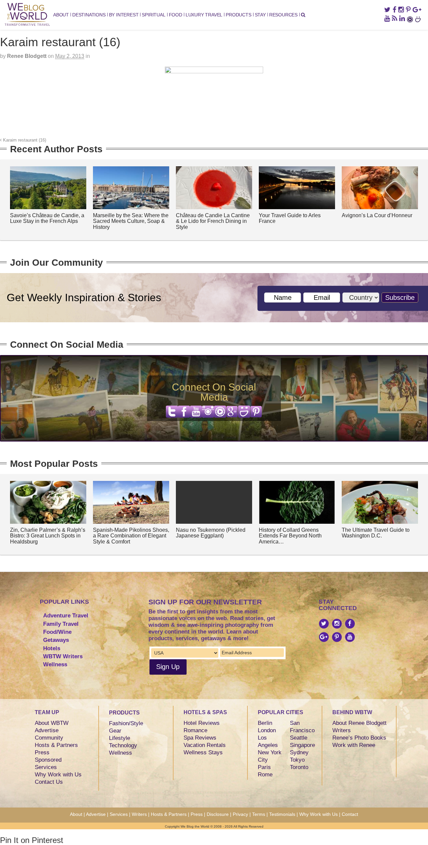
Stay (260, 14)
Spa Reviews (200, 738)
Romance (195, 730)
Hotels (51, 648)
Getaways (56, 640)
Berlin (265, 723)
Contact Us (49, 782)
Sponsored (48, 760)
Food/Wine (57, 632)
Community (49, 738)
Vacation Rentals (205, 745)
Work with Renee (353, 745)
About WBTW (52, 723)
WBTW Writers (63, 656)
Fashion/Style (126, 723)
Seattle (298, 738)
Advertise (47, 730)
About (61, 14)
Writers (341, 730)
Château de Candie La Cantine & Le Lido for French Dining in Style (213, 221)
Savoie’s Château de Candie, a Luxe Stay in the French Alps (47, 218)
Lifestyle (119, 738)
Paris (264, 767)
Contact (350, 814)
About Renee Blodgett (359, 723)
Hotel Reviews (202, 723)
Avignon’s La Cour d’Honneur (377, 215)
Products (238, 14)
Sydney (299, 752)
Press (42, 752)
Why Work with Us (58, 774)
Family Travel (61, 624)
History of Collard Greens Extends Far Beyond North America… (290, 535)
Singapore (302, 745)
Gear (115, 731)
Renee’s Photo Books (359, 738)
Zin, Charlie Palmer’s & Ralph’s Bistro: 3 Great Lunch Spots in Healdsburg (47, 535)
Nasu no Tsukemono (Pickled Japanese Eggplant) (210, 533)
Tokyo (297, 760)
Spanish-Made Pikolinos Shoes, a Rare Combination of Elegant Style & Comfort (131, 535)
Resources (283, 14)
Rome (265, 774)
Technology (123, 745)
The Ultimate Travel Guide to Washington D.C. (376, 533)
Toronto (299, 767)
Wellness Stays (203, 752)
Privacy (240, 814)
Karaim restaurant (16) (24, 140)
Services (46, 767)
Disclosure (218, 814)
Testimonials (282, 814)
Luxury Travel (204, 14)
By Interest (124, 14)
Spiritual (153, 14)
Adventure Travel (65, 615)
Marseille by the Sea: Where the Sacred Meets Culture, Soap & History (131, 221)
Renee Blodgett (26, 56)
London (267, 730)
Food (175, 14)
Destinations (89, 14)
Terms (258, 814)
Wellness (55, 664)
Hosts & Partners (56, 745)
